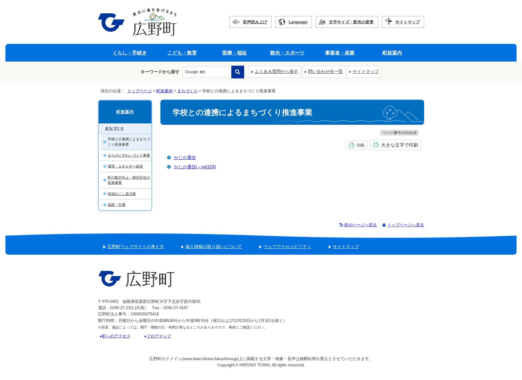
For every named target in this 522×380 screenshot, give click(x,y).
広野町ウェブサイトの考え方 (135, 246)
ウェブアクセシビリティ (287, 246)
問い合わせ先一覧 (325, 71)
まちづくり (187, 91)
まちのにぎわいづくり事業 (129, 155)
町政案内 (392, 53)
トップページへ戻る (405, 225)
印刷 (360, 145)
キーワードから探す (160, 71)
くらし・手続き (130, 53)
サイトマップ (407, 22)
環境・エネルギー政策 (125, 166)
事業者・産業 (340, 53)
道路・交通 (116, 205)
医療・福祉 (234, 53)
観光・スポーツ (287, 53)
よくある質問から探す (276, 71)
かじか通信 (185, 157)
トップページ (139, 91)
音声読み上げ (255, 22)
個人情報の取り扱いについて (213, 246)
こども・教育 (182, 53)
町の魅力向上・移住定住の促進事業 (129, 180)
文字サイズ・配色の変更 (351, 22)
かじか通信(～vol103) (195, 167)
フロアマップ (159, 336)
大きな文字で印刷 (399, 145)
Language (298, 22)
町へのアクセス (116, 336)
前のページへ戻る (360, 225)
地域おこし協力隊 (122, 194)
